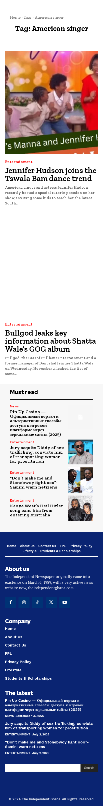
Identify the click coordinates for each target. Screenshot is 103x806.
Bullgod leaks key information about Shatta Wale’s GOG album (50, 341)
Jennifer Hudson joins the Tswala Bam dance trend (50, 174)
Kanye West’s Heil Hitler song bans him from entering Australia (36, 510)
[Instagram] (24, 602)
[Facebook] (10, 602)
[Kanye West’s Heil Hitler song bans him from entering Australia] (80, 508)
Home (15, 17)
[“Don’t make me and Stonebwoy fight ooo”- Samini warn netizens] (80, 480)
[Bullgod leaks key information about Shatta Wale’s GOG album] (51, 264)
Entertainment (18, 162)
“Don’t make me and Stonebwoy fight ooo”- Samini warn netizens (33, 482)
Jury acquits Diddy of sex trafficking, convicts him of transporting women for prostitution (37, 454)
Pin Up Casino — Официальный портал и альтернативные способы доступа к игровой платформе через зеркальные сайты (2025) (36, 423)
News (14, 406)
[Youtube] (64, 602)
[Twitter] (51, 602)
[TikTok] (37, 602)
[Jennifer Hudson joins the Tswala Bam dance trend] (51, 102)
